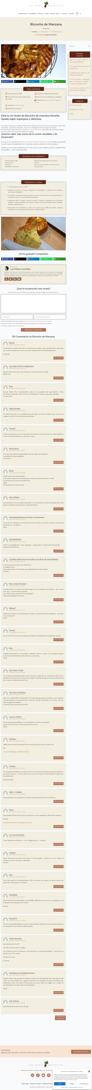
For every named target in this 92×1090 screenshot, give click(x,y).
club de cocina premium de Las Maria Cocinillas (35, 142)
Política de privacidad (73, 1087)
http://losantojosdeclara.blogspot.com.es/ (17, 822)
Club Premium (32, 13)
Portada (37, 34)
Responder (58, 358)
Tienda (47, 13)
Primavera (57, 100)
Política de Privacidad (48, 1084)
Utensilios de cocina (76, 109)
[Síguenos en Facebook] (38, 1076)
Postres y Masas (19, 105)
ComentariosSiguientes (60, 1018)
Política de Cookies (64, 1087)
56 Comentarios (45, 32)
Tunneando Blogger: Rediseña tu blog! (16, 752)
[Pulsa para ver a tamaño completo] (33, 233)
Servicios (40, 13)
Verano (36, 102)
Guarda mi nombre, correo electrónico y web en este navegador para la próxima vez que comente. (27, 323)
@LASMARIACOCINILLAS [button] (81, 1052)
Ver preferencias (84, 1084)
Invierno (47, 100)
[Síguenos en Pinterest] (49, 1076)
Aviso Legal (80, 1087)
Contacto (64, 13)
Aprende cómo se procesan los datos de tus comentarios (37, 321)
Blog (57, 13)
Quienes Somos (22, 13)
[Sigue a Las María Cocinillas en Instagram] (15, 279)
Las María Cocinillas (57, 32)
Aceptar (60, 1084)
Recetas (52, 13)
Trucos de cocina (75, 105)
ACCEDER (71, 13)
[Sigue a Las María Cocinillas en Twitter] (10, 279)
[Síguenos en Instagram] (32, 1076)
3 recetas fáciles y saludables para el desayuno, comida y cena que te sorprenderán (80, 81)
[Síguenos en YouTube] (43, 1076)
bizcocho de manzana (34, 129)
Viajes (71, 114)
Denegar (72, 1084)
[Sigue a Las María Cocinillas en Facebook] (6, 279)
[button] (89, 1071)
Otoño (52, 100)
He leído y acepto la (13, 326)
